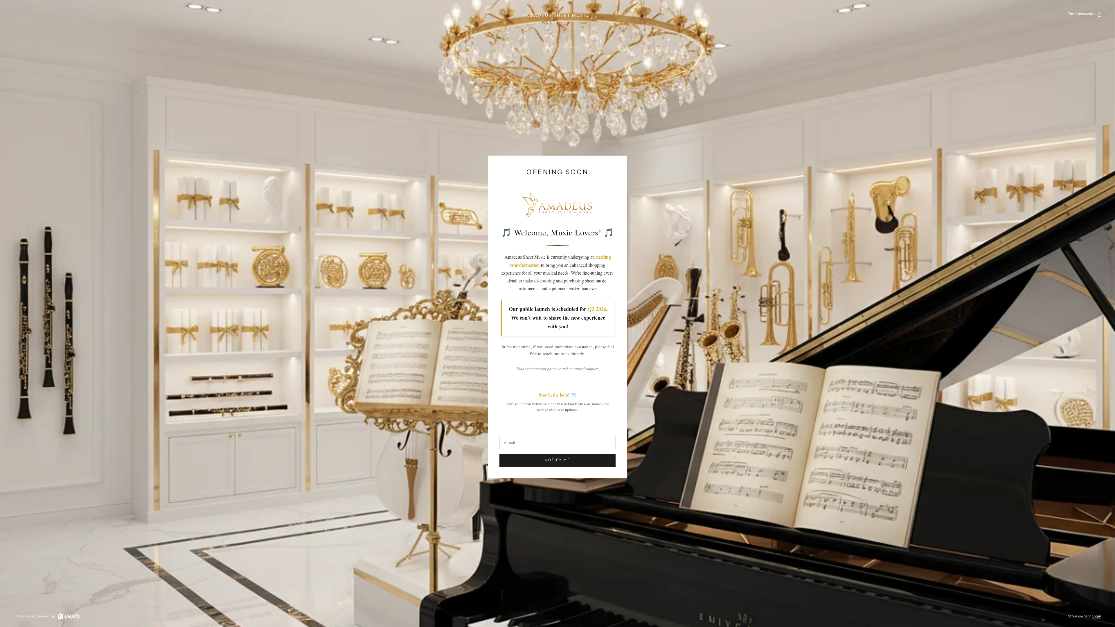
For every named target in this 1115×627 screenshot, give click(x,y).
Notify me (557, 460)
